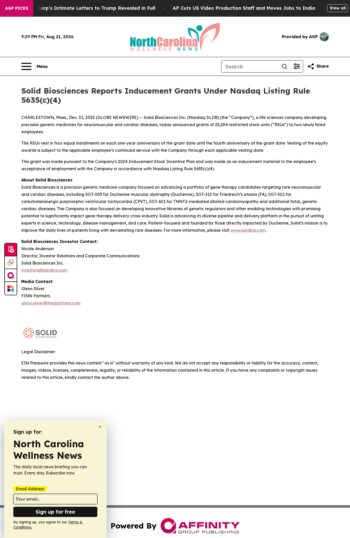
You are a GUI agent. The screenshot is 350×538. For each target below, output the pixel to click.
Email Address (30, 488)
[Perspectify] (11, 262)
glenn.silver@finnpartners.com (50, 303)
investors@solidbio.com (44, 270)
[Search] (284, 66)
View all (338, 8)
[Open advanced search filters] (297, 66)
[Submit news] (11, 249)
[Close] (100, 426)
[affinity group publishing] (11, 275)
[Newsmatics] (11, 288)
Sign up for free (55, 512)
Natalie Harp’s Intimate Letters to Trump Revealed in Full (86, 8)
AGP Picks (16, 8)
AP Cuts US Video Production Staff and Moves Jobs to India (244, 8)
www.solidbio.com (247, 230)
